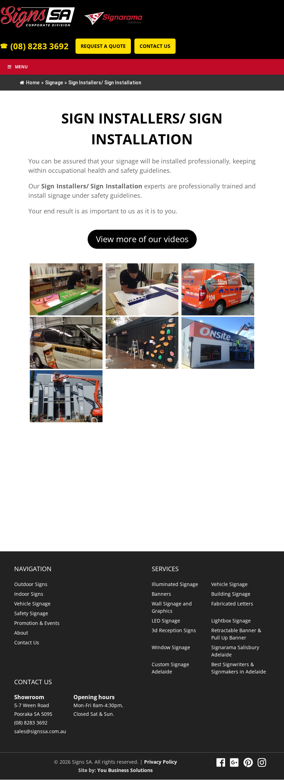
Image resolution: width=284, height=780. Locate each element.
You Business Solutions (125, 770)
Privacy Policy (160, 761)
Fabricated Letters (232, 603)
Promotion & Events (37, 623)
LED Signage (166, 620)
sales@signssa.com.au (40, 731)
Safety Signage (31, 613)
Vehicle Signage (32, 603)
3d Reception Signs (174, 630)
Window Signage (171, 647)
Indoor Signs (28, 594)
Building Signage (230, 594)
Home (32, 82)
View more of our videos (142, 239)
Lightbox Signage (231, 620)
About (21, 632)
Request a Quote (103, 46)
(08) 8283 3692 (34, 46)
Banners (161, 594)
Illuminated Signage (175, 584)
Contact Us (155, 46)
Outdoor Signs (30, 584)
